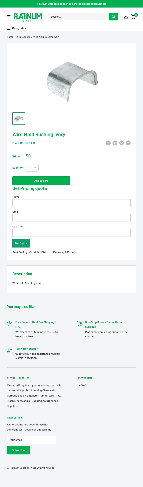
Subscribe (18, 450)
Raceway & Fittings (65, 252)
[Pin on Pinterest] (114, 142)
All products (23, 36)
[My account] (126, 16)
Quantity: (18, 167)
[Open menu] (8, 16)
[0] (133, 16)
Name (16, 196)
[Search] (113, 16)
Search (82, 384)
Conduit (34, 252)
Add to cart (41, 180)
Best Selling (19, 252)
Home (10, 36)
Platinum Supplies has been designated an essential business (71, 3)
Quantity (17, 226)
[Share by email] (128, 142)
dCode (50, 467)
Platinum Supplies (23, 143)
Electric (46, 252)
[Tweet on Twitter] (121, 142)
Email (15, 211)
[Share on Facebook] (108, 142)
